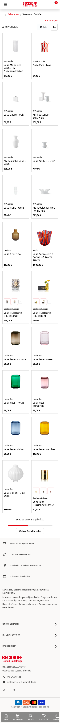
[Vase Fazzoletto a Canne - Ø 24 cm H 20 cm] (45, 235)
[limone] (36, 301)
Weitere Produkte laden (30, 531)
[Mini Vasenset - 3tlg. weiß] (45, 95)
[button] (54, 27)
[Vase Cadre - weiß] (16, 95)
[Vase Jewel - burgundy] (45, 383)
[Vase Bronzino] (16, 235)
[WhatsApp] (14, 690)
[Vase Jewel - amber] (45, 430)
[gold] (36, 490)
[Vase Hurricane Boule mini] (45, 284)
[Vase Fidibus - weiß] (45, 142)
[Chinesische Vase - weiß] (16, 142)
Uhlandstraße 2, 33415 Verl (14, 667)
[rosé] (50, 490)
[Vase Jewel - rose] (45, 340)
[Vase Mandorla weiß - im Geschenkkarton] (16, 46)
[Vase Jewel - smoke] (16, 340)
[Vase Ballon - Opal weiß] (16, 473)
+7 (20, 301)
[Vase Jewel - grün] (16, 383)
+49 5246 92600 (14, 677)
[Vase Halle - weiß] (16, 188)
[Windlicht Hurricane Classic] (45, 473)
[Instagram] (4, 690)
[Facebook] (8, 690)
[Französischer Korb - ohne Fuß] (45, 188)
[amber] (7, 301)
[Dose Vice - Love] (45, 46)
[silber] (43, 490)
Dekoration (13, 14)
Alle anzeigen (51, 20)
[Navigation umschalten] (5, 4)
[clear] (14, 301)
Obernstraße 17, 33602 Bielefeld (16, 670)
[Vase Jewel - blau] (16, 430)
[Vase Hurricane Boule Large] (16, 284)
